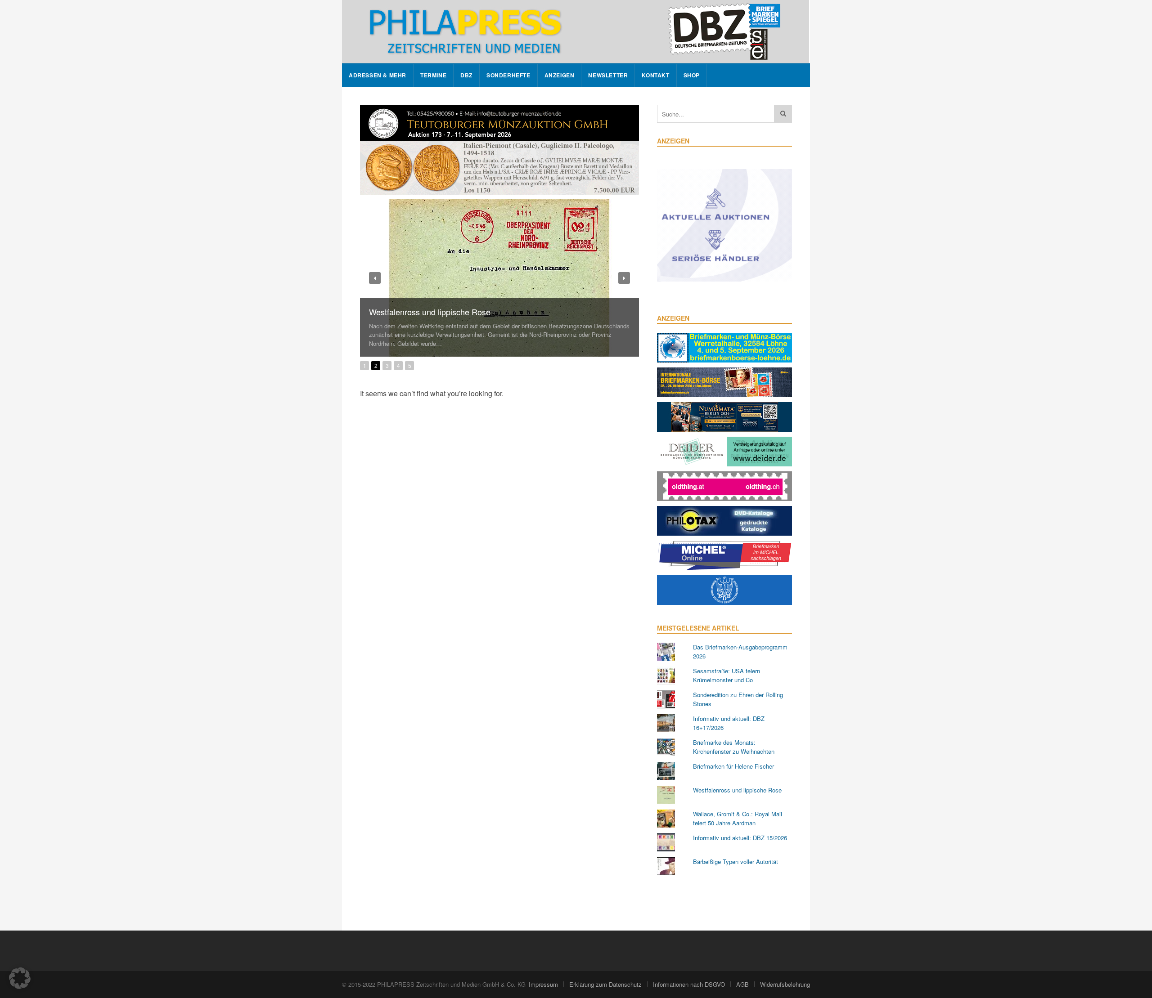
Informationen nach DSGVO (689, 984)
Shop (692, 75)
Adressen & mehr (377, 75)
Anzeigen (559, 75)
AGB (742, 984)
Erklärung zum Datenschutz (605, 984)
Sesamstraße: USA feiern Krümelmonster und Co (726, 675)
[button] (20, 978)
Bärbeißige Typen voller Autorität (735, 861)
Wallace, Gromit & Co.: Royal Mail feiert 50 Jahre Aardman (737, 818)
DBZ (466, 75)
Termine (433, 75)
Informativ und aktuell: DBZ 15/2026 (740, 837)
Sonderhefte (508, 75)
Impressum (543, 984)
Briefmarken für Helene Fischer (733, 766)
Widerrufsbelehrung (785, 984)
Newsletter (608, 75)
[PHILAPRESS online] (575, 31)
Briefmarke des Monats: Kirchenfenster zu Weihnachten (733, 747)
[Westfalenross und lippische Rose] (499, 278)
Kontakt (655, 75)
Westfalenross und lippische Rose (429, 312)
